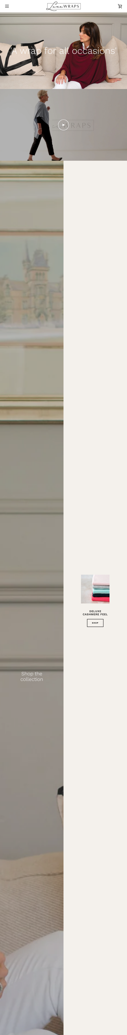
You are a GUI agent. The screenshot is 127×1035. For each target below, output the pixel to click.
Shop (95, 623)
